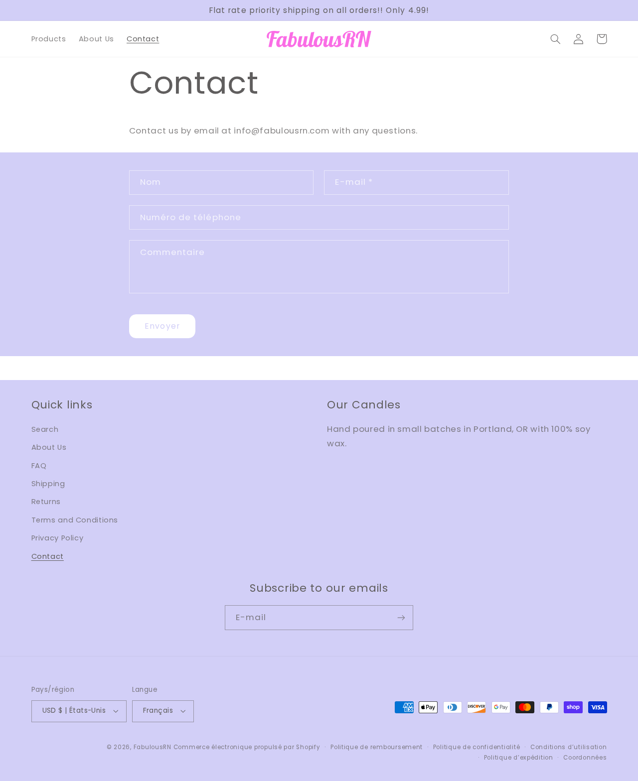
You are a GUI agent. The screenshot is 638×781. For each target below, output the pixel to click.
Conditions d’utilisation (568, 747)
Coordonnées (585, 758)
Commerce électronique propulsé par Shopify (246, 747)
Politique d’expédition (518, 758)
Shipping (48, 484)
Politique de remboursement (376, 747)
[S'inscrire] (401, 617)
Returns (46, 502)
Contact (47, 556)
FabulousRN (152, 747)
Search (45, 429)
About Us (49, 447)
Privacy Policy (57, 538)
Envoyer (162, 326)
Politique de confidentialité (476, 747)
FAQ (39, 466)
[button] (555, 38)
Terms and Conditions (75, 520)
